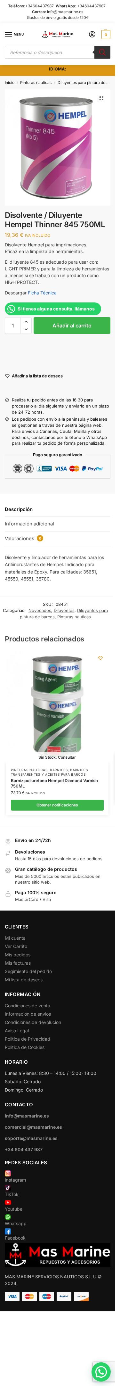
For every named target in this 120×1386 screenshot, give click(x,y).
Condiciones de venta (27, 1005)
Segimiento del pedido (28, 971)
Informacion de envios (28, 1014)
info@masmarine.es (65, 11)
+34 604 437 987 (24, 1149)
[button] (105, 34)
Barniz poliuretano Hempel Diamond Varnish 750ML (54, 783)
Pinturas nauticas (36, 82)
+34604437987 (39, 6)
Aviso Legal (17, 1030)
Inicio (9, 82)
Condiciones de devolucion (33, 1022)
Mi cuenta (15, 938)
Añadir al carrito (72, 325)
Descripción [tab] (19, 509)
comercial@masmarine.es (33, 1127)
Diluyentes (64, 610)
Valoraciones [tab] (23, 538)
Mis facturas (18, 963)
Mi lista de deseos (24, 979)
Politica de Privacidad (27, 1039)
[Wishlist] (100, 658)
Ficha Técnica (42, 292)
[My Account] (92, 34)
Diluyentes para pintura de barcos (88, 82)
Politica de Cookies (24, 1047)
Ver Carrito (16, 946)
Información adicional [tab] (29, 524)
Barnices (59, 770)
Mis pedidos (17, 954)
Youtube (13, 1209)
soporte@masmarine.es (31, 1138)
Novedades (39, 610)
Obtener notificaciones (57, 805)
